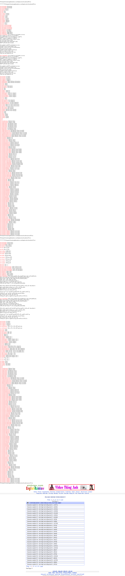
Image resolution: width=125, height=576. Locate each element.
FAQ (53, 572)
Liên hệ (87, 493)
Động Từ (72, 493)
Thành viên (81, 493)
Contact (90, 492)
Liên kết (55, 571)
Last (61, 500)
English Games (60, 492)
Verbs (73, 492)
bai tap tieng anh (65, 574)
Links (49, 572)
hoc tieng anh (50, 574)
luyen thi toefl (80, 574)
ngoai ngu (57, 574)
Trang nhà (39, 493)
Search (78, 492)
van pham (73, 574)
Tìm (76, 493)
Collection (68, 492)
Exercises (52, 492)
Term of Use (59, 572)
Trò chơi (61, 493)
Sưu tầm (66, 493)
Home (35, 492)
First (48, 500)
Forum (39, 492)
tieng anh (43, 574)
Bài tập (56, 493)
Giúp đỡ (60, 571)
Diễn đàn (45, 493)
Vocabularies (45, 492)
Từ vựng (51, 493)
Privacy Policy (67, 572)
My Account (84, 492)
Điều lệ (65, 571)
